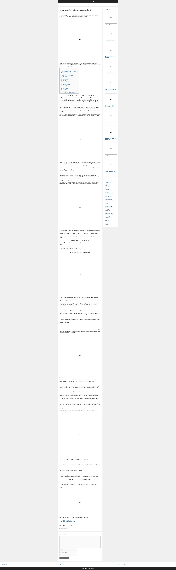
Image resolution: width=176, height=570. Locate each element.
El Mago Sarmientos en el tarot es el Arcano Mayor (69, 71)
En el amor (64, 77)
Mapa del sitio (62, 564)
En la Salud (64, 80)
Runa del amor (65, 522)
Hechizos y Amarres (64, 528)
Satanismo (106, 221)
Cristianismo (107, 192)
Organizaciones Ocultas (109, 213)
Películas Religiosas (108, 214)
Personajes (106, 216)
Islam (106, 202)
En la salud (64, 89)
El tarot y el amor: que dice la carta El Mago (68, 92)
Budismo (106, 186)
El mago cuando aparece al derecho (66, 75)
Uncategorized (107, 223)
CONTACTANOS (88, 1)
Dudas (106, 195)
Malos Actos (107, 207)
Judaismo (106, 203)
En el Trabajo (64, 76)
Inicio (83, 1)
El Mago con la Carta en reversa (66, 83)
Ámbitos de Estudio (108, 182)
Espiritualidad (107, 199)
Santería (106, 220)
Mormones (106, 210)
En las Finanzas (64, 88)
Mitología (106, 209)
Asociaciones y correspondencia (66, 73)
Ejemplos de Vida (108, 196)
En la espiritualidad (65, 81)
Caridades (106, 189)
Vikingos (106, 224)
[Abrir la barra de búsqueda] (93, 1)
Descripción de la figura (66, 72)
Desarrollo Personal (108, 193)
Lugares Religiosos (108, 206)
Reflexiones (107, 217)
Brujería (106, 185)
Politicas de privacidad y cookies (123, 564)
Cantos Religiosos (108, 188)
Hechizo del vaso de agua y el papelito (69, 521)
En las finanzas (64, 79)
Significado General (65, 84)
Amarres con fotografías (66, 520)
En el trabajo (64, 85)
